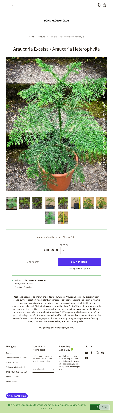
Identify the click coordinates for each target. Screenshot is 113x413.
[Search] (13, 5)
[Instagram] (97, 353)
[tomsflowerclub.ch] (56, 19)
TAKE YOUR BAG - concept (16, 372)
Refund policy (11, 381)
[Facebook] (91, 353)
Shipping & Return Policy (16, 367)
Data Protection (12, 362)
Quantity (64, 244)
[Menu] (8, 5)
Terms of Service (12, 376)
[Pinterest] (102, 353)
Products (41, 37)
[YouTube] (86, 358)
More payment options (79, 268)
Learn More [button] (47, 409)
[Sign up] (52, 369)
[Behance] (86, 353)
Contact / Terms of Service (16, 357)
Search (9, 353)
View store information (23, 287)
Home (31, 37)
